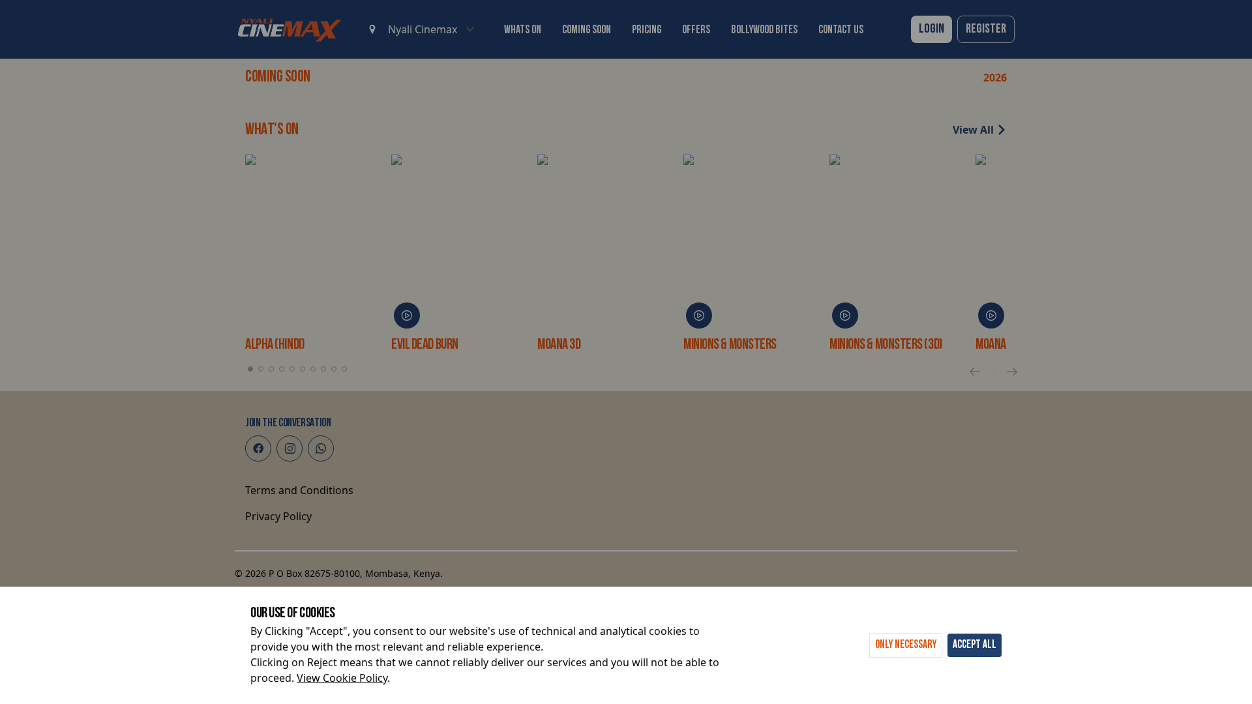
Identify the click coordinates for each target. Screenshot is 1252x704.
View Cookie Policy (342, 678)
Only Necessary (905, 645)
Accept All (974, 645)
